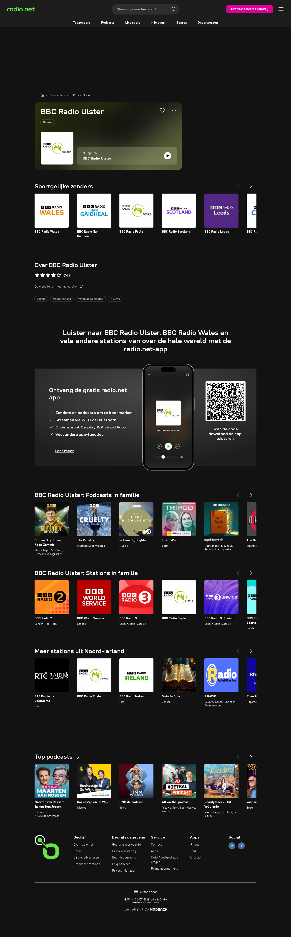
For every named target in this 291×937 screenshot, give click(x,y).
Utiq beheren (121, 864)
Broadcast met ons (86, 864)
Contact (156, 844)
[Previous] (237, 184)
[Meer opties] (174, 110)
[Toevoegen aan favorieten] (162, 110)
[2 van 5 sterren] (42, 275)
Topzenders (81, 22)
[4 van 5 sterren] (53, 275)
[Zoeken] (173, 9)
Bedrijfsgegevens (124, 857)
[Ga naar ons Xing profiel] (241, 845)
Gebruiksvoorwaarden (127, 844)
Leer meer (64, 450)
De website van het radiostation (56, 286)
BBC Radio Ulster (97, 158)
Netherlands (148, 892)
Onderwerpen (208, 22)
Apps (154, 851)
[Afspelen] (167, 155)
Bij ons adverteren (86, 857)
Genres (181, 22)
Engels (41, 299)
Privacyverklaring (124, 851)
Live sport (132, 22)
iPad (193, 851)
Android (195, 857)
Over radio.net (83, 844)
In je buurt (158, 22)
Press (77, 851)
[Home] (42, 95)
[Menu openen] (281, 9)
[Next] (251, 184)
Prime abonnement (164, 868)
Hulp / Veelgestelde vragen (164, 860)
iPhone (194, 844)
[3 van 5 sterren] (48, 275)
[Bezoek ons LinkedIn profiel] (232, 845)
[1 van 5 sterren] (37, 275)
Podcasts (107, 22)
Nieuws (47, 122)
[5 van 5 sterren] (59, 275)
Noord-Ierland (62, 299)
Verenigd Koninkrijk (90, 299)
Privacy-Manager (124, 870)
